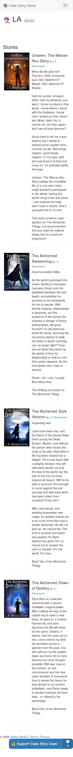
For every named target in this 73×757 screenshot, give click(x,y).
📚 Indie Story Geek (19, 5)
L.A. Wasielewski (58, 417)
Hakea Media (18, 737)
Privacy (44, 737)
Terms (34, 737)
